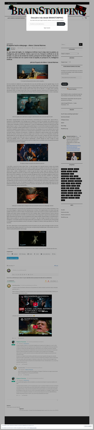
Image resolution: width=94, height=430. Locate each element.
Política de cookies (33, 427)
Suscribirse (61, 24)
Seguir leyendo (47, 27)
